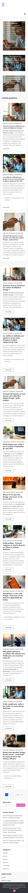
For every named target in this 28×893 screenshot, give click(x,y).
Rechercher (7, 802)
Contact (3, 877)
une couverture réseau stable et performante (12, 669)
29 (18, 794)
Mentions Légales (6, 880)
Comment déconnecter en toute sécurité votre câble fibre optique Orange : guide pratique (14, 80)
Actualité (5, 853)
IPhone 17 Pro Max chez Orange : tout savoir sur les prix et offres (12, 497)
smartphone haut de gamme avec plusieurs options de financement (14, 506)
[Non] (26, 887)
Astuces (7, 45)
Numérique (6, 591)
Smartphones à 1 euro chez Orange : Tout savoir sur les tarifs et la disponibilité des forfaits (13, 596)
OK (14, 890)
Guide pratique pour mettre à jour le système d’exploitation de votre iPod (13, 446)
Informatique (6, 442)
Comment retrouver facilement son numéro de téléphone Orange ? (14, 16)
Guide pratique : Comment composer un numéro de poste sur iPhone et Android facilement (14, 546)
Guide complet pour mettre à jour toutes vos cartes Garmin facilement (13, 706)
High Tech (8, 86)
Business (5, 859)
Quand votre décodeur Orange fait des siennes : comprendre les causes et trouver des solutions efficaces (14, 755)
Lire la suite (6, 148)
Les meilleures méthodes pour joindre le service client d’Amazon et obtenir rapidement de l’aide (14, 60)
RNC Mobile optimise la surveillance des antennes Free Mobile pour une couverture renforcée (14, 654)
